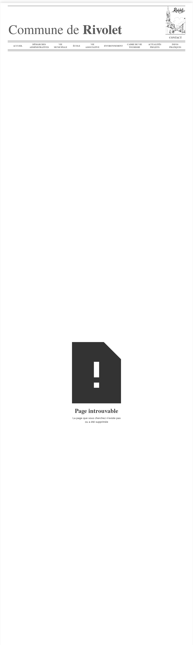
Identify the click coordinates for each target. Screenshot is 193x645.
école (76, 45)
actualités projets (154, 46)
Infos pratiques (175, 46)
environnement (113, 45)
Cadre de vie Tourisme (134, 46)
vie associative (92, 46)
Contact (175, 37)
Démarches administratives (39, 46)
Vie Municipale (60, 46)
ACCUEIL (17, 45)
